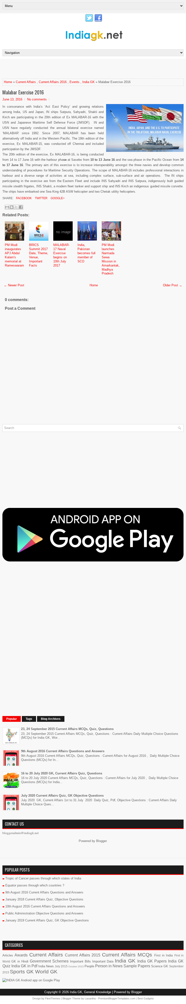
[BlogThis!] (11, 207)
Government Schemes (49, 961)
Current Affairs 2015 (82, 955)
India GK (88, 82)
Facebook (23, 198)
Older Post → (172, 285)
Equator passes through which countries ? (34, 885)
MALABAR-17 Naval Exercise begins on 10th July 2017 (61, 255)
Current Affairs (26, 82)
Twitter (40, 198)
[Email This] (7, 207)
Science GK (159, 966)
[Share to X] (16, 207)
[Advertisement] (59, 68)
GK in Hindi (19, 961)
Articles (7, 955)
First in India (163, 955)
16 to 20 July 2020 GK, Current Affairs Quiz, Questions (61, 773)
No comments (37, 99)
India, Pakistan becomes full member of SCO (86, 253)
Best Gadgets (146, 998)
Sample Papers (137, 966)
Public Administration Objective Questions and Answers (44, 913)
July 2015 (61, 966)
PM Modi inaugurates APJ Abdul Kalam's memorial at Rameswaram (14, 255)
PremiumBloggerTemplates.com (116, 998)
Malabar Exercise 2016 (23, 92)
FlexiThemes (52, 998)
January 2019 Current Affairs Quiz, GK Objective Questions (47, 920)
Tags (29, 719)
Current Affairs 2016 (53, 82)
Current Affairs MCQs (127, 954)
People (89, 966)
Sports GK (22, 971)
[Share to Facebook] (20, 207)
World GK (46, 971)
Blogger (101, 841)
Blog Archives (51, 719)
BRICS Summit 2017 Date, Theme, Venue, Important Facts (38, 255)
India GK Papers (152, 961)
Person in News (109, 966)
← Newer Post (14, 285)
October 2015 (76, 966)
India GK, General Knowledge (90, 992)
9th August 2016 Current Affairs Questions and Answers (62, 751)
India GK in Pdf (24, 966)
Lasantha (90, 998)
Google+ (57, 198)
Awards (21, 955)
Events (74, 82)
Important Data (103, 961)
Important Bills (80, 961)
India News (46, 966)
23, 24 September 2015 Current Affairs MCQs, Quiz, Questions (67, 729)
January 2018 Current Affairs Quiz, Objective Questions (44, 899)
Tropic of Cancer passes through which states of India (43, 878)
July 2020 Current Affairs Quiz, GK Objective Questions (62, 795)
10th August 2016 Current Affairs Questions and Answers (45, 906)
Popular (11, 719)
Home (8, 82)
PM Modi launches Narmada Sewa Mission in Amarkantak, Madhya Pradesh (111, 259)
